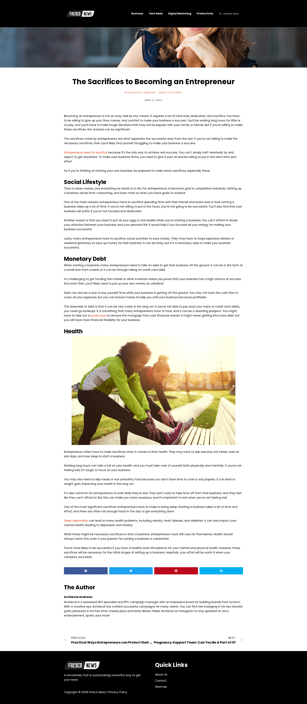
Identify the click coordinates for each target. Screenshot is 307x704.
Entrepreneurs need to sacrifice (85, 152)
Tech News (156, 13)
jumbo (95, 315)
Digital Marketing (179, 13)
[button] (86, 570)
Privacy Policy (117, 692)
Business (137, 13)
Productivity (205, 13)
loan (102, 315)
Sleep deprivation (76, 521)
